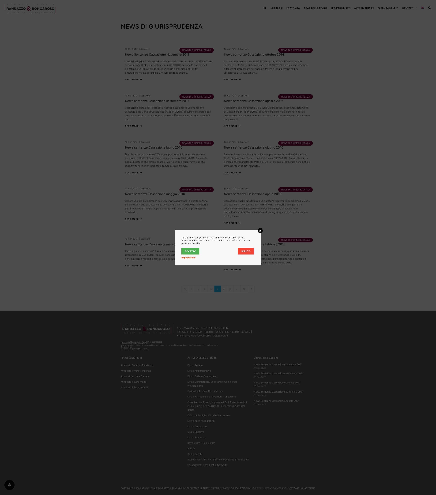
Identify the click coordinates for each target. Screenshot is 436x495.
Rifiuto (245, 251)
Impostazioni (188, 257)
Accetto (190, 251)
